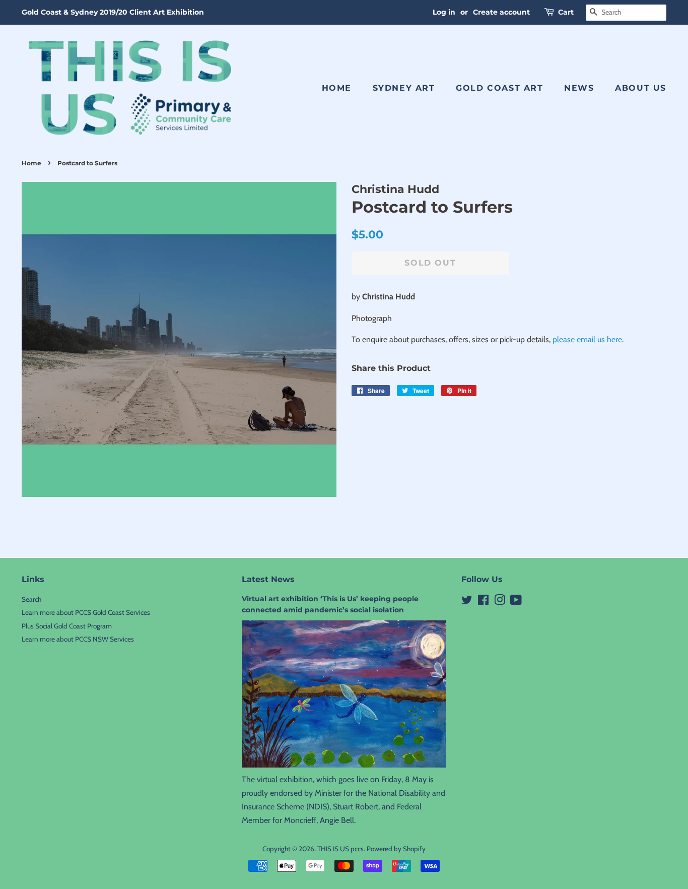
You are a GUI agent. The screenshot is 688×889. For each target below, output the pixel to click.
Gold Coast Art (499, 88)
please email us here (587, 339)
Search (31, 599)
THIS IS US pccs (340, 849)
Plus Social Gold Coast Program (67, 626)
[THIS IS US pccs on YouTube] (516, 602)
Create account (501, 12)
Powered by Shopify (396, 849)
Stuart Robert (355, 806)
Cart (566, 12)
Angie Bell (337, 820)
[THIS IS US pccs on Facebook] (483, 602)
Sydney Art (404, 88)
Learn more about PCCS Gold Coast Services (86, 612)
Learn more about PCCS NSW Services (78, 639)
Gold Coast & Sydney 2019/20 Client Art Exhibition (113, 12)
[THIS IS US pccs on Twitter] (466, 602)
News (579, 88)
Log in (444, 12)
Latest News (268, 579)
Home (337, 88)
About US (640, 88)
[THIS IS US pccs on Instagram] (499, 602)
